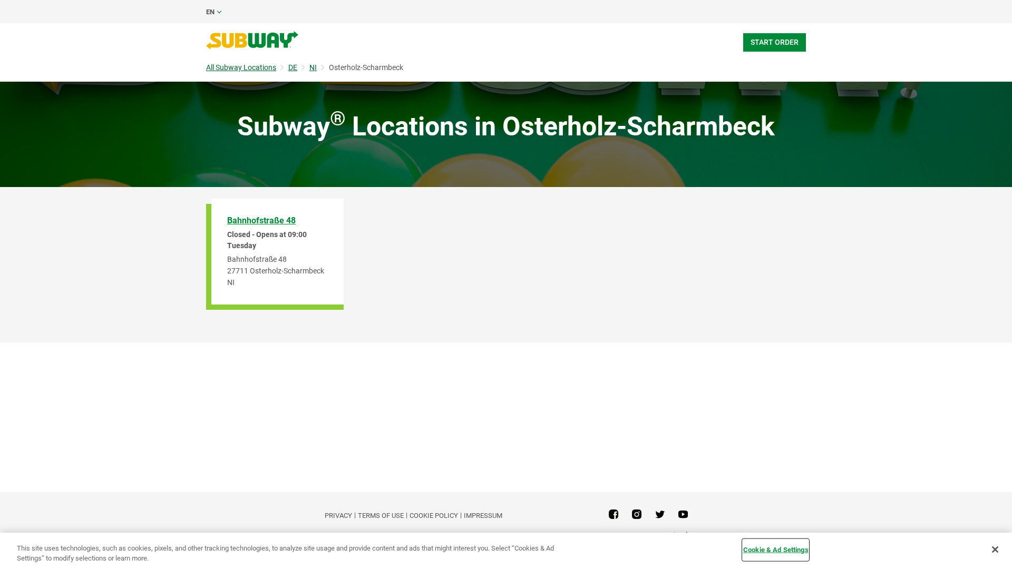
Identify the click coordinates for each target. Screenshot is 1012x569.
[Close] (995, 549)
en (210, 11)
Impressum (483, 515)
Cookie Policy (434, 515)
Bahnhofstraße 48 (261, 220)
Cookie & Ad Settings (776, 550)
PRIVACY (338, 515)
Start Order (775, 42)
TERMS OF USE (381, 515)
